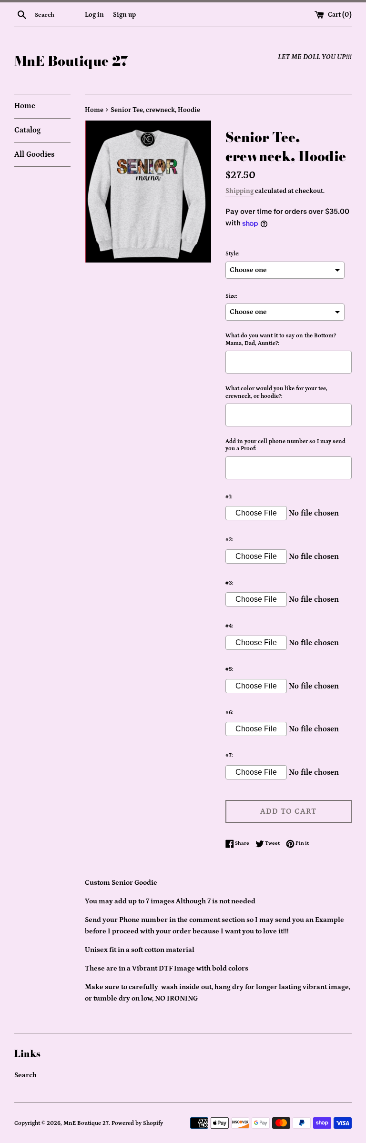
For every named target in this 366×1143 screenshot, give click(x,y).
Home (24, 105)
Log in (94, 15)
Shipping (239, 191)
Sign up (124, 15)
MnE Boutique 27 (71, 60)
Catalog (27, 130)
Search (25, 1075)
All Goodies (34, 154)
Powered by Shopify (137, 1123)
